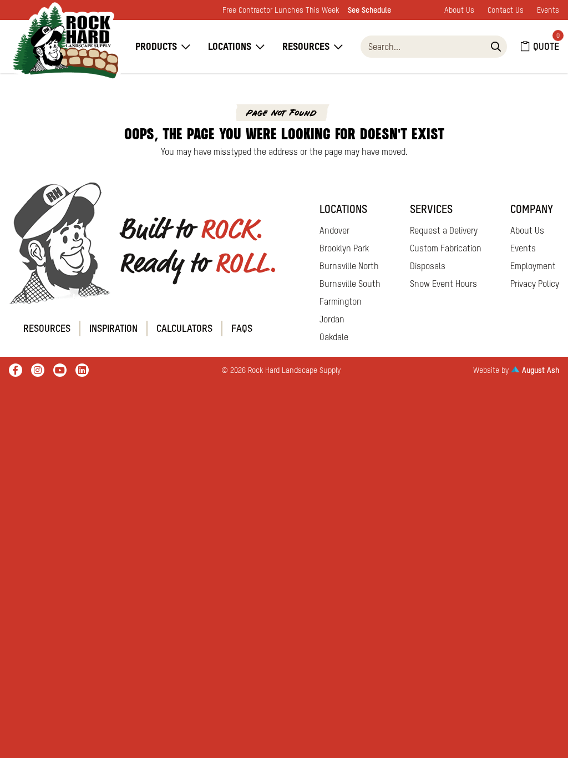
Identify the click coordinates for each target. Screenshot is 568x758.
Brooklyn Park (344, 248)
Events (548, 10)
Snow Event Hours (443, 283)
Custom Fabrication (445, 248)
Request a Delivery (444, 230)
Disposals (427, 265)
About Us (459, 10)
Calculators (184, 328)
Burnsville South (350, 283)
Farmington (341, 301)
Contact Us (506, 10)
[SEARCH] (496, 47)
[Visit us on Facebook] (15, 370)
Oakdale (334, 336)
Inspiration (113, 328)
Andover (334, 230)
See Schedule (369, 10)
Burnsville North (349, 265)
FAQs (241, 328)
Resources (305, 46)
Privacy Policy (534, 283)
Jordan (332, 319)
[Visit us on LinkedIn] (82, 370)
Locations (229, 46)
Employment (533, 265)
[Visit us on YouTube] (60, 370)
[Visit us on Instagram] (37, 370)
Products (156, 46)
